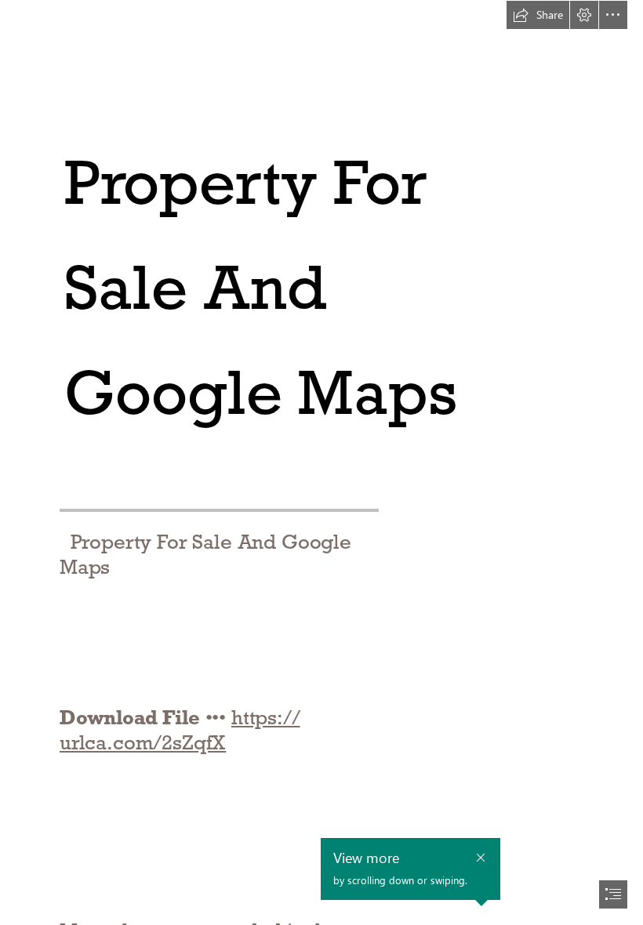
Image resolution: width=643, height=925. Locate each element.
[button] (538, 15)
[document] (321, 462)
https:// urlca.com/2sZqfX (180, 730)
